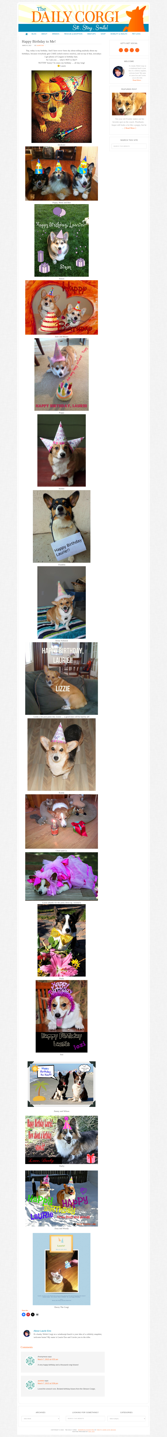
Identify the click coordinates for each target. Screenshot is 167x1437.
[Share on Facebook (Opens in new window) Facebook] (23, 1314)
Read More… (137, 80)
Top (162, 1432)
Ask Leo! (91, 1431)
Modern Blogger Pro (86, 1430)
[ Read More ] (130, 128)
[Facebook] (121, 50)
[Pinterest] (126, 50)
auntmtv (41, 1381)
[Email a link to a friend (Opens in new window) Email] (37, 1314)
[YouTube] (137, 50)
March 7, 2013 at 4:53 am (48, 1359)
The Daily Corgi (83, 18)
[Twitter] (132, 50)
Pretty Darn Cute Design (106, 1430)
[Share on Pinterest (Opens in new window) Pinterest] (28, 1314)
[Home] (26, 34)
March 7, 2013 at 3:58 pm (48, 1383)
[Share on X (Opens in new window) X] (33, 1314)
